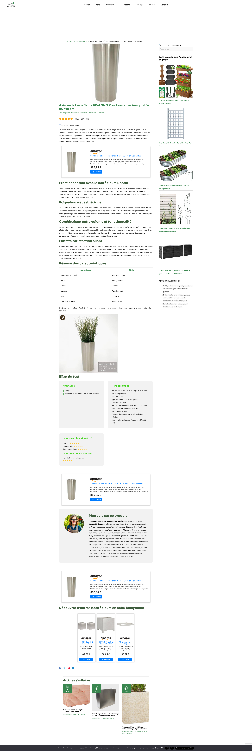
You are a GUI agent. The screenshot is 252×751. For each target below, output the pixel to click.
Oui (166, 748)
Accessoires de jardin (70, 714)
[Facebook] (60, 668)
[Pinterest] (69, 668)
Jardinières (81, 714)
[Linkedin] (73, 668)
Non (172, 748)
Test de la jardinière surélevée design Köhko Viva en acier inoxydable (105, 714)
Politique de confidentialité (184, 748)
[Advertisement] (126, 24)
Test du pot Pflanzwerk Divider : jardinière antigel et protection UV (134, 728)
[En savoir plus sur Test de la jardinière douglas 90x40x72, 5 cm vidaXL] (76, 696)
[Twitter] (64, 668)
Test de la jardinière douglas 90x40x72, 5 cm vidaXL (73, 710)
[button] (244, 5)
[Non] (250, 748)
